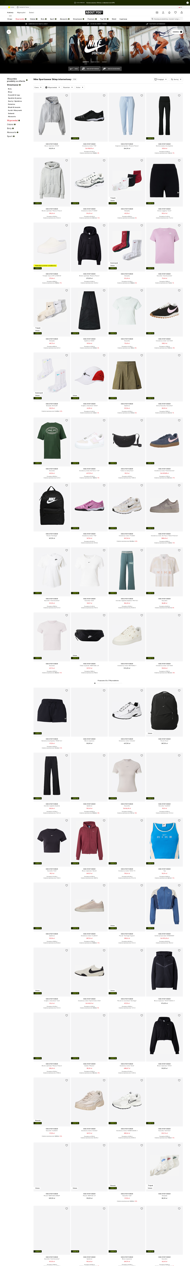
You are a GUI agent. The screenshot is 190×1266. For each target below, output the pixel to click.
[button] (160, 79)
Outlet (12, 7)
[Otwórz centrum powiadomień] (169, 12)
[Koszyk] (181, 12)
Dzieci (31, 12)
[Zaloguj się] (163, 12)
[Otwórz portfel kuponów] (157, 12)
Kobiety (10, 12)
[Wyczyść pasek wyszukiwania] (181, 19)
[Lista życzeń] (175, 12)
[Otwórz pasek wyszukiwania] (152, 19)
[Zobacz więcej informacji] (51, 151)
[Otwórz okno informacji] (187, 3)
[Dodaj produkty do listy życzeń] (66, 95)
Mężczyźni (21, 12)
